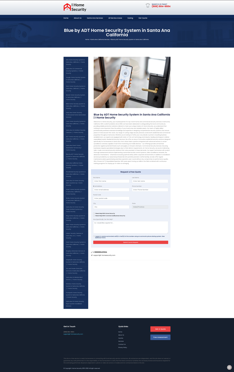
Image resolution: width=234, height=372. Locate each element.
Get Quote (142, 18)
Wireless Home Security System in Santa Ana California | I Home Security (75, 286)
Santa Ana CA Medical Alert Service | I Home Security (74, 278)
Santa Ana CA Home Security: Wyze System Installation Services (75, 303)
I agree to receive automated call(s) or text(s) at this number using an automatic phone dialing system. (130, 237)
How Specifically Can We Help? (103, 219)
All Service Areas (115, 18)
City (94, 203)
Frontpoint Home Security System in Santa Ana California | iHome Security (75, 295)
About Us (77, 18)
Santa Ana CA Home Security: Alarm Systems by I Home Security (75, 183)
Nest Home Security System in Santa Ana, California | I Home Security (75, 88)
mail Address (97, 186)
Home (66, 18)
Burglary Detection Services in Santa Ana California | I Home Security (75, 253)
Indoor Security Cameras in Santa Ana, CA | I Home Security (74, 235)
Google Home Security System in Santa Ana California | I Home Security (75, 79)
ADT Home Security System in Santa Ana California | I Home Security (75, 139)
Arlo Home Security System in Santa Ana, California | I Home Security (75, 62)
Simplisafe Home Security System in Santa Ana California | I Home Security (75, 262)
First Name (96, 177)
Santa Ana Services (95, 18)
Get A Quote (160, 329)
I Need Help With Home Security (105, 213)
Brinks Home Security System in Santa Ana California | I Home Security (75, 200)
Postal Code (97, 195)
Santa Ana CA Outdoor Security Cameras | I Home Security (75, 131)
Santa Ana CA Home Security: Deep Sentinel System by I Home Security (75, 209)
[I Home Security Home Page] (75, 7)
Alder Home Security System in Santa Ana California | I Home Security (75, 227)
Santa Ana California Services (100, 39)
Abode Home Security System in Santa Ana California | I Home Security (75, 97)
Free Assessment (160, 337)
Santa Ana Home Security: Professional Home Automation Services (76, 115)
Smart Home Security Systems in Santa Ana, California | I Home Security (75, 191)
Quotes (120, 338)
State (134, 203)
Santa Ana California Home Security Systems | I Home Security (74, 165)
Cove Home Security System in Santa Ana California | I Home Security (75, 123)
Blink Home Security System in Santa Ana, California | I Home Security (75, 106)
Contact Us (122, 344)
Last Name (135, 177)
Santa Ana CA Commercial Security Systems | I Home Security (74, 71)
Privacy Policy (122, 347)
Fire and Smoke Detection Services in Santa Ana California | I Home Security (75, 271)
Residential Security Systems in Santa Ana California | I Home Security (76, 174)
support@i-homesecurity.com (104, 255)
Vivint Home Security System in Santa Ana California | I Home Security (76, 244)
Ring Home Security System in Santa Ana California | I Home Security (75, 218)
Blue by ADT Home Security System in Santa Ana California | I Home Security (75, 156)
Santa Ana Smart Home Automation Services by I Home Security (74, 147)
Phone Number (137, 186)
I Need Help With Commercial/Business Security (110, 215)
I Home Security (77, 368)
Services (121, 341)
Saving (130, 18)
